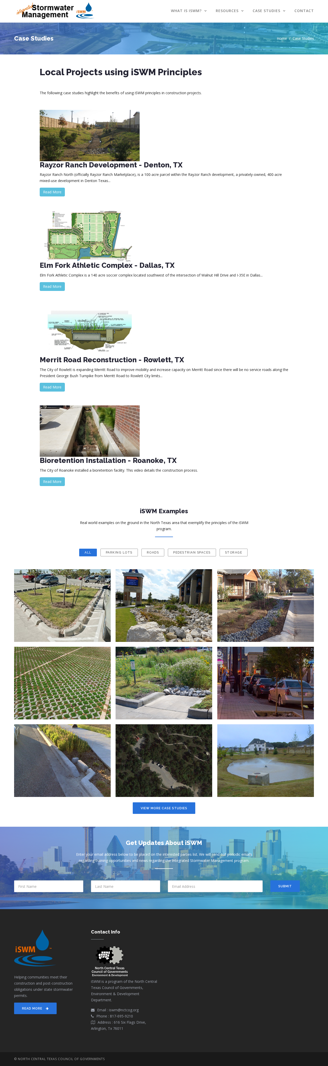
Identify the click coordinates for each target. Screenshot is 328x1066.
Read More (52, 191)
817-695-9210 (121, 1016)
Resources (228, 10)
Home (282, 38)
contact (304, 10)
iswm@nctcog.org (124, 1009)
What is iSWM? (187, 10)
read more (32, 1008)
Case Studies (267, 10)
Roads (153, 552)
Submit (285, 886)
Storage (233, 552)
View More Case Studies (164, 808)
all (88, 552)
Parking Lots (119, 552)
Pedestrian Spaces (192, 552)
